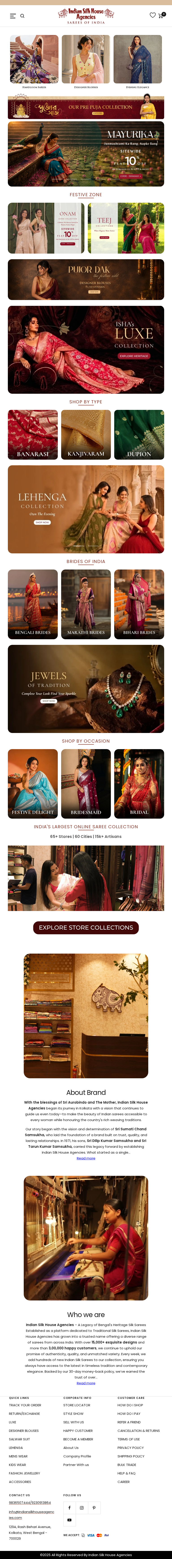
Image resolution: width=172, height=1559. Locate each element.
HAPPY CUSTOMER (78, 1430)
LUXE (12, 1422)
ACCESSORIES (20, 1481)
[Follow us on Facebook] (69, 1508)
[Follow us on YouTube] (69, 1520)
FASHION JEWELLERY (24, 1473)
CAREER (124, 1481)
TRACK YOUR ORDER (25, 1405)
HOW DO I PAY (129, 1413)
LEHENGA (16, 1447)
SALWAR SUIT (19, 1439)
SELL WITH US (73, 1422)
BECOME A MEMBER (78, 1439)
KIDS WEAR (17, 1464)
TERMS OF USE (129, 1439)
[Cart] (160, 16)
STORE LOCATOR (76, 1405)
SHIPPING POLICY (131, 1456)
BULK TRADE (127, 1464)
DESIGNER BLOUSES (24, 1430)
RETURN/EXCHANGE (24, 1413)
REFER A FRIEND (129, 1422)
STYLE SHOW (73, 1413)
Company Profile (77, 1456)
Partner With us (76, 1464)
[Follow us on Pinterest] (94, 1508)
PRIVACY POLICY (131, 1447)
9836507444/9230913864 (30, 1502)
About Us (71, 1447)
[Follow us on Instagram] (82, 1508)
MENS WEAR (18, 1456)
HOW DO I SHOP (130, 1405)
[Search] (22, 16)
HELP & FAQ (126, 1473)
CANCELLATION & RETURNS (139, 1430)
